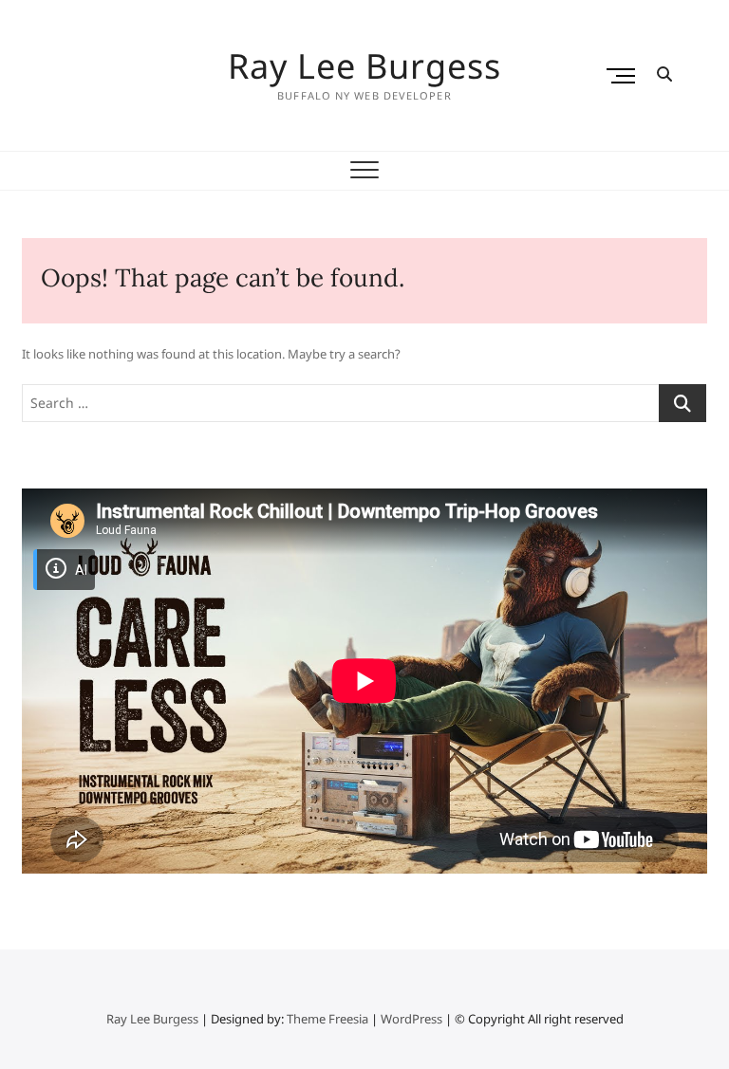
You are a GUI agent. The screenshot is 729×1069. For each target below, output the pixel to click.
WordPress (411, 1018)
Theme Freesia (327, 1018)
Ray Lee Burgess (364, 66)
